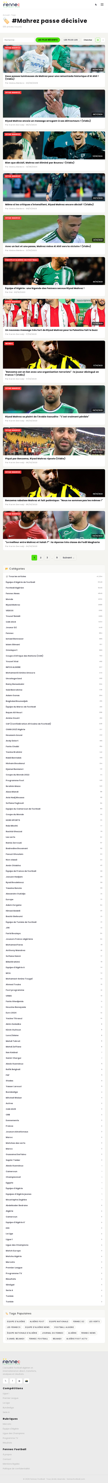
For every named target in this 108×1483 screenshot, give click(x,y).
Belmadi (57, 1338)
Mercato (7, 1424)
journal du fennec (52, 1333)
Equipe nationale (58, 1321)
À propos (7, 1454)
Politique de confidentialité (16, 1468)
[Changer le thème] (96, 4)
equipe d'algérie (16, 1321)
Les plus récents (48, 40)
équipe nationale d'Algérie (22, 1333)
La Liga (6, 1402)
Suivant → (69, 557)
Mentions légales (11, 1463)
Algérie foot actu (76, 1338)
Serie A (6, 1412)
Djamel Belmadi (15, 1338)
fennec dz (78, 1321)
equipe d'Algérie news (37, 1327)
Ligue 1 (6, 1393)
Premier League (10, 1398)
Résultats (7, 1442)
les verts (94, 1321)
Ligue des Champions (13, 1433)
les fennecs (13, 1327)
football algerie (64, 1327)
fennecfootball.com (76, 1479)
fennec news (88, 1333)
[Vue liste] (103, 40)
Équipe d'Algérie (11, 1428)
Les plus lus (71, 40)
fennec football (38, 1338)
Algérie (72, 1333)
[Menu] (102, 4)
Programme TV (10, 1438)
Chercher (88, 40)
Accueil (6, 15)
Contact (7, 1459)
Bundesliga (8, 1407)
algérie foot (37, 1321)
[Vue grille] (98, 40)
